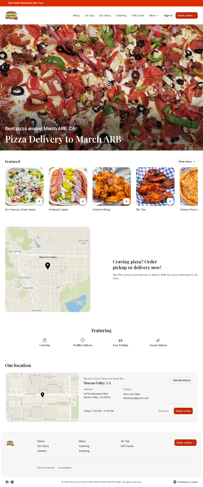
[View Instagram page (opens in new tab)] (12, 482)
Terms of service (46, 467)
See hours (163, 411)
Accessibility (64, 467)
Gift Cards (138, 15)
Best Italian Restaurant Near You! (25, 2)
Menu (76, 15)
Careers (42, 450)
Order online (183, 411)
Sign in (168, 15)
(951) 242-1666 (131, 394)
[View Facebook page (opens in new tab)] (7, 482)
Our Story (105, 15)
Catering (121, 15)
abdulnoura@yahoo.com (136, 398)
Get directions (182, 380)
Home (40, 441)
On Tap (89, 15)
